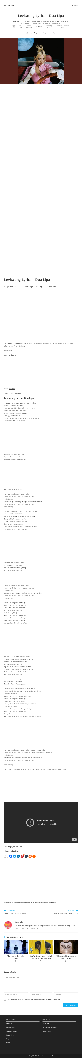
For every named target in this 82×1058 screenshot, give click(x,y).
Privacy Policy (46, 1031)
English (44, 769)
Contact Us (46, 1020)
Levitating (39, 27)
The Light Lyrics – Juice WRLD (15, 957)
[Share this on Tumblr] (26, 856)
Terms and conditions (49, 1027)
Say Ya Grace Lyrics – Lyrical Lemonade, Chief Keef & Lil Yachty (41, 958)
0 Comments (25, 23)
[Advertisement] (41, 107)
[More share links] (34, 856)
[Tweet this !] (14, 856)
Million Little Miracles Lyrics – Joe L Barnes (66, 957)
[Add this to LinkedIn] (18, 856)
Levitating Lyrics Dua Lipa (63, 26)
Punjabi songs (26, 769)
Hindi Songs (35, 769)
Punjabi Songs (10, 1027)
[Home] (27, 33)
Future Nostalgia (29, 26)
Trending (63, 21)
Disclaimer (46, 1023)
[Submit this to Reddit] (30, 856)
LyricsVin (9, 5)
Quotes (8, 1043)
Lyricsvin (18, 21)
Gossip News (10, 1035)
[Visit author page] (8, 925)
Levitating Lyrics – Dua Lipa (48, 33)
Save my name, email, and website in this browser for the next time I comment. (33, 1000)
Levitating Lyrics (48, 26)
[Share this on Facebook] (10, 856)
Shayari (8, 1039)
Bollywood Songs (11, 1031)
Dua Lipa (20, 26)
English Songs (54, 21)
